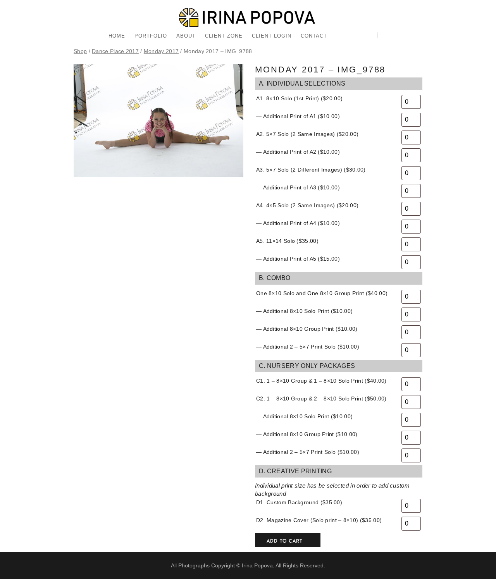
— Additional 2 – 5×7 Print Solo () (307, 347)
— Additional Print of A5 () (298, 259)
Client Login (271, 36)
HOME (116, 36)
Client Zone (224, 36)
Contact (314, 36)
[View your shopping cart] (382, 36)
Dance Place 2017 (115, 51)
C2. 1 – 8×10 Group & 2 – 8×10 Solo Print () (321, 398)
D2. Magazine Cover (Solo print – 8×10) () (319, 520)
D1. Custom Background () (299, 502)
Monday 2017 (161, 51)
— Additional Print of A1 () (298, 116)
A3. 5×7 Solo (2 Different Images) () (311, 170)
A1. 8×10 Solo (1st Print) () (299, 98)
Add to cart (285, 541)
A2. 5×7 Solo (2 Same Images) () (307, 134)
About (186, 36)
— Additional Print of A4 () (298, 223)
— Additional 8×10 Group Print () (306, 329)
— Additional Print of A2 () (298, 152)
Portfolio (150, 36)
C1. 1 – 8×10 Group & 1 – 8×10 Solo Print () (321, 381)
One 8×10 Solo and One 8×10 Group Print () (322, 293)
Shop (80, 51)
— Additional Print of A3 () (298, 187)
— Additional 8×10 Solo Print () (304, 311)
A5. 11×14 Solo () (287, 241)
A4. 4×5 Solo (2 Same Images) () (307, 205)
